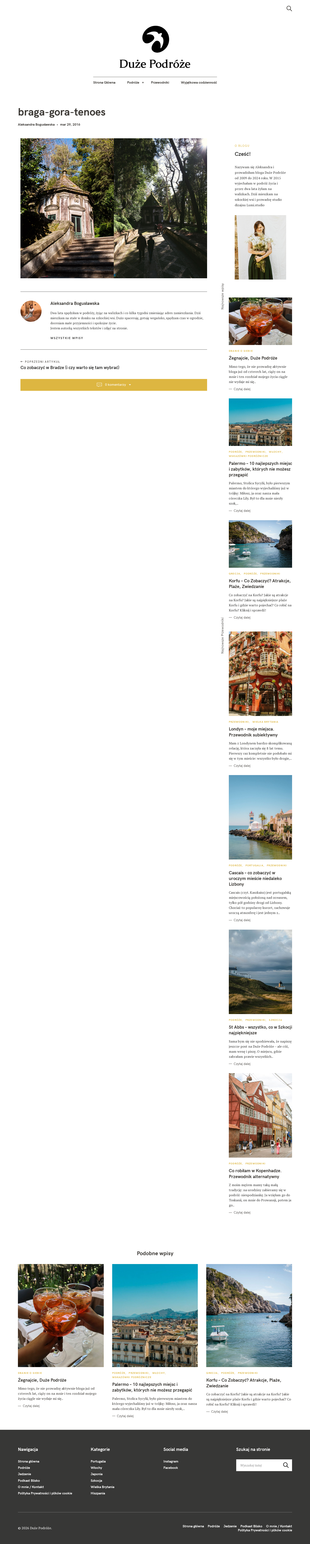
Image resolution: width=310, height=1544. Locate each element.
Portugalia (254, 865)
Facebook (170, 1467)
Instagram (170, 1461)
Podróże (133, 82)
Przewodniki (160, 82)
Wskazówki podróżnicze (248, 456)
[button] (155, 47)
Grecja (234, 573)
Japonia (96, 1474)
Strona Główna (104, 82)
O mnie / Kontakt (31, 1487)
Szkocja (275, 1019)
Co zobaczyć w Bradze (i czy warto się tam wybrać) (69, 367)
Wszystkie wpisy (67, 338)
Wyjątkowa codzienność (199, 82)
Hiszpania (98, 1493)
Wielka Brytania (265, 721)
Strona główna (28, 1461)
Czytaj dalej (242, 389)
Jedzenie (24, 1474)
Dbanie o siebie (241, 350)
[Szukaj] (289, 8)
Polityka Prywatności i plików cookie (45, 1493)
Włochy (275, 451)
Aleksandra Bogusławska (36, 124)
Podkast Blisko (29, 1480)
